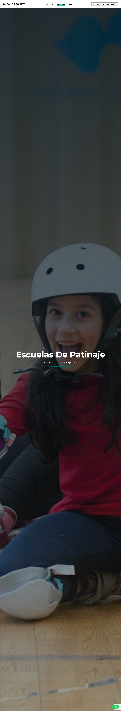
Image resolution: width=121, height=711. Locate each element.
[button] (115, 707)
